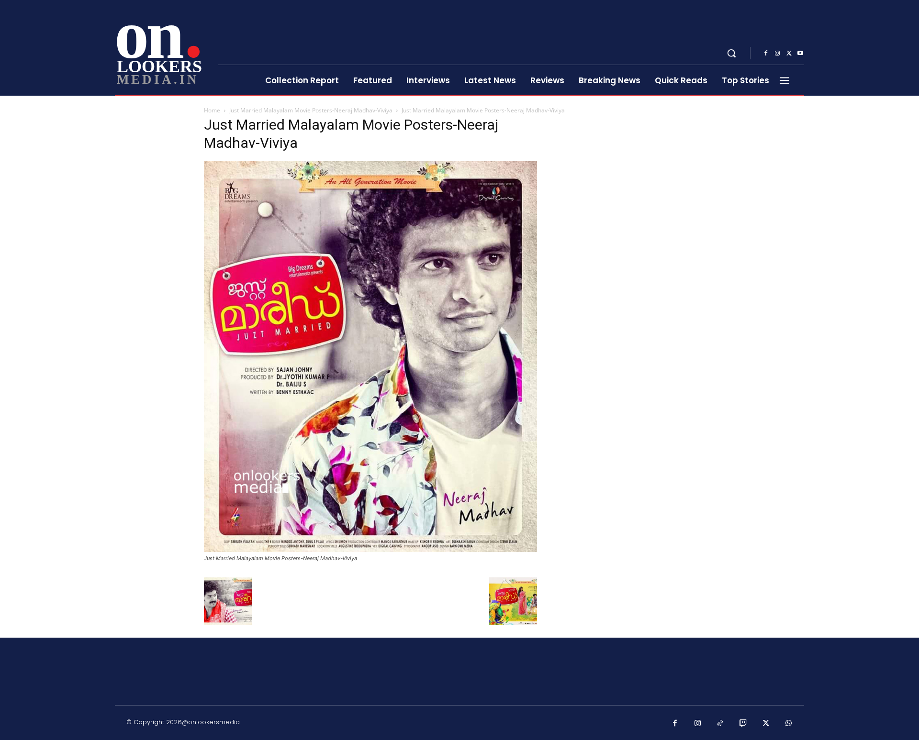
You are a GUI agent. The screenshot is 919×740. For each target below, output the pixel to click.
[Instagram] (777, 53)
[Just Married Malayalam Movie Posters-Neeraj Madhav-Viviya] (370, 549)
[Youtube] (800, 53)
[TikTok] (720, 724)
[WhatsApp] (789, 724)
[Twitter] (789, 53)
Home (212, 110)
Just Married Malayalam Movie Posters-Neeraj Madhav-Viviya (310, 110)
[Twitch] (743, 724)
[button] (731, 53)
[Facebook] (766, 53)
